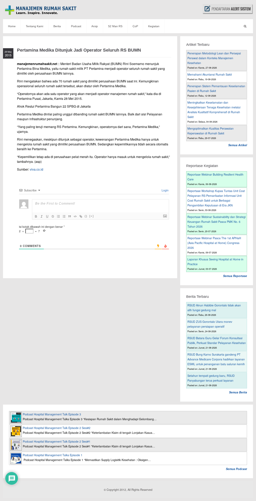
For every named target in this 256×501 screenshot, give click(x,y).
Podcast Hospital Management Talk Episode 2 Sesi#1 (56, 441)
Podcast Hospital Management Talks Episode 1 (52, 455)
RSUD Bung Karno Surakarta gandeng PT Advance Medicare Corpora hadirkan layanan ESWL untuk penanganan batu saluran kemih (216, 359)
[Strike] (53, 216)
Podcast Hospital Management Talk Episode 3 (52, 414)
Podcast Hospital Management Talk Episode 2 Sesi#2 (56, 428)
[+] (91, 216)
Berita (57, 26)
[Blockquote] (69, 216)
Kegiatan (153, 26)
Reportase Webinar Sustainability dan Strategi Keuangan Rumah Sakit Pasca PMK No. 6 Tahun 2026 (216, 221)
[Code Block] (75, 216)
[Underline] (47, 216)
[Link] (81, 216)
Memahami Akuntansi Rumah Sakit (209, 74)
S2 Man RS (115, 26)
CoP (135, 26)
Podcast (76, 26)
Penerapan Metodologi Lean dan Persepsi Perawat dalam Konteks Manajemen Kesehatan (214, 58)
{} (86, 216)
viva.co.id (36, 169)
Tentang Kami (34, 26)
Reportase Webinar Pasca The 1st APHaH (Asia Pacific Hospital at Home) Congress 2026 (214, 243)
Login (165, 190)
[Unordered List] (64, 216)
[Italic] (41, 216)
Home (12, 26)
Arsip (94, 26)
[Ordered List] (58, 216)
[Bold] (36, 216)
